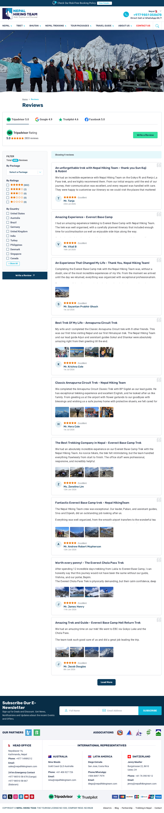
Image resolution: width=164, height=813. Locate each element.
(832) (26, 185)
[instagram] (15, 796)
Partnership (127, 808)
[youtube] (26, 796)
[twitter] (10, 796)
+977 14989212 (24, 758)
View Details (104, 3)
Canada (14, 258)
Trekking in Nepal (143, 808)
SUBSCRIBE (150, 710)
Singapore (15, 253)
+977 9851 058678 (147, 15)
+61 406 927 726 (64, 772)
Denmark (15, 249)
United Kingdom (19, 231)
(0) (25, 193)
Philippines (16, 244)
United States (17, 213)
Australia (15, 218)
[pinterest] (32, 796)
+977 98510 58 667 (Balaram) (18, 783)
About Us (107, 808)
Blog (117, 808)
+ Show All (13, 263)
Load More (106, 682)
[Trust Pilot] (87, 796)
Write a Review (145, 135)
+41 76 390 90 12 (144, 776)
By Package (13, 165)
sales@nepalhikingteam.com (22, 766)
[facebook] (4, 796)
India (13, 236)
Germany (15, 227)
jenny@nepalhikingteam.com (142, 783)
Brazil (13, 222)
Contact (158, 808)
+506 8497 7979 (96, 776)
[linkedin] (21, 796)
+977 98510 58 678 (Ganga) (22, 776)
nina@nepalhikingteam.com (62, 780)
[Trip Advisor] (61, 796)
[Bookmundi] (37, 732)
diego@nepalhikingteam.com (102, 783)
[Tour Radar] (28, 732)
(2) (25, 189)
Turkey (13, 240)
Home (25, 99)
